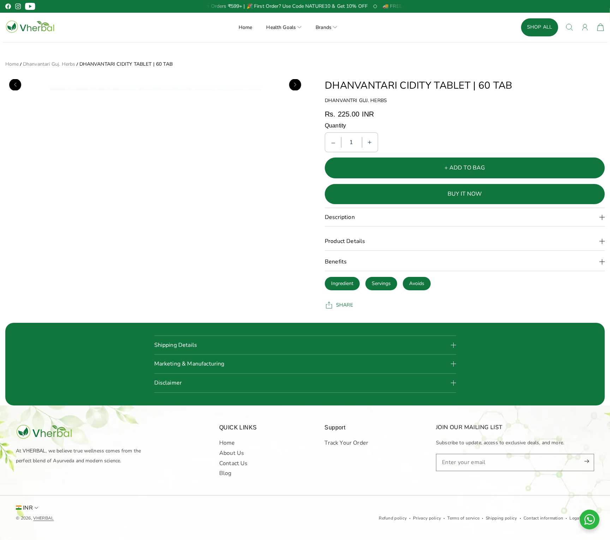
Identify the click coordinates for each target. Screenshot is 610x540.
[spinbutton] (351, 142)
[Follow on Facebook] (8, 6)
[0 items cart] (600, 27)
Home (245, 27)
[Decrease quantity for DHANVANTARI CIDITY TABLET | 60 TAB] (333, 142)
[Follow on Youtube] (30, 6)
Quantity (335, 126)
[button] (283, 27)
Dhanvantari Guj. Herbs (49, 64)
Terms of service (463, 518)
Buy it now (465, 194)
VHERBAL (43, 518)
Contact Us (233, 463)
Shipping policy (501, 518)
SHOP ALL (539, 27)
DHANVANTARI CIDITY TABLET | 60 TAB (126, 64)
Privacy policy (427, 518)
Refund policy (393, 518)
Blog (225, 473)
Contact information (543, 518)
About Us (231, 453)
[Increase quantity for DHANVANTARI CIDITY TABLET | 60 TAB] (369, 142)
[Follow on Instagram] (18, 6)
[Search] (569, 27)
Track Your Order (346, 442)
